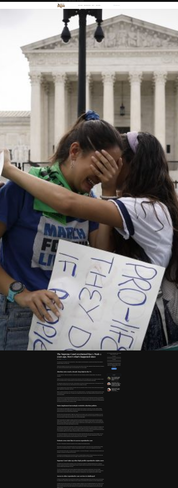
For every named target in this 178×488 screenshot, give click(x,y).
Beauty (93, 5)
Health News (98, 5)
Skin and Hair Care (87, 5)
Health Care (80, 5)
